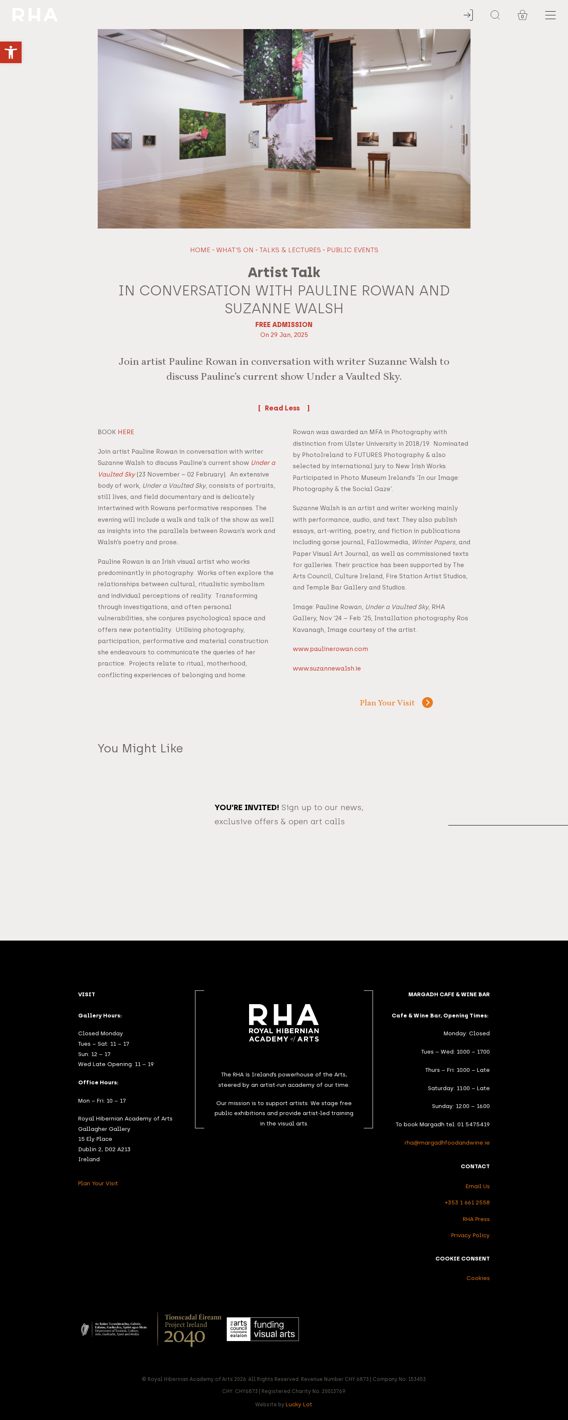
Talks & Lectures (290, 250)
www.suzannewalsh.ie (327, 668)
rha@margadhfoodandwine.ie (447, 1142)
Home (200, 250)
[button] (11, 52)
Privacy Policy (470, 1235)
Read (275, 408)
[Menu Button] (550, 15)
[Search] (495, 15)
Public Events (352, 250)
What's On (235, 250)
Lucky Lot (299, 1404)
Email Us (478, 1186)
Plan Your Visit (387, 704)
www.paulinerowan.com (330, 649)
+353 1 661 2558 (467, 1202)
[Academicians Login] (468, 15)
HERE (126, 432)
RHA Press (476, 1219)
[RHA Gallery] (244, 14)
